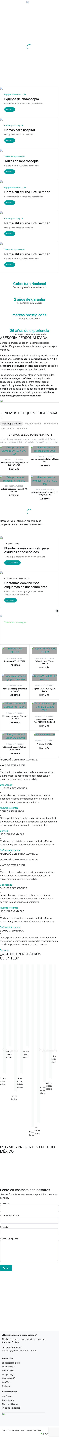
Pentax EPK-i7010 (44, 744)
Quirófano (22, 428)
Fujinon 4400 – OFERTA (14, 661)
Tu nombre (4, 1204)
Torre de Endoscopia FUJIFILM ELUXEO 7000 (44, 720)
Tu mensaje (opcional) (9, 1239)
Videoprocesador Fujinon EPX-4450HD (14, 490)
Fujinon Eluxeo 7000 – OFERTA (44, 662)
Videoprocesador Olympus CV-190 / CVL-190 (45, 493)
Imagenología (51, 423)
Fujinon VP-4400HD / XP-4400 (44, 690)
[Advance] (32, 4)
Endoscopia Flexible (11, 423)
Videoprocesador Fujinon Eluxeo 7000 (45, 460)
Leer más (14, 469)
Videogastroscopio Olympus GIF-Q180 (14, 690)
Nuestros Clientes (10, 1404)
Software (6, 1386)
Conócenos (7, 1396)
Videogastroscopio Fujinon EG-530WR (14, 748)
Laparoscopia (7, 428)
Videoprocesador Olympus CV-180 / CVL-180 (14, 463)
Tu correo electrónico (9, 1215)
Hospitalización (33, 423)
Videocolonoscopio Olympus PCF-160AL (14, 717)
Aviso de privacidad (11, 1408)
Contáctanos (8, 1400)
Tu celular (4, 1227)
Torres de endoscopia (44, 658)
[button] (9, 1050)
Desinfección (8, 1370)
